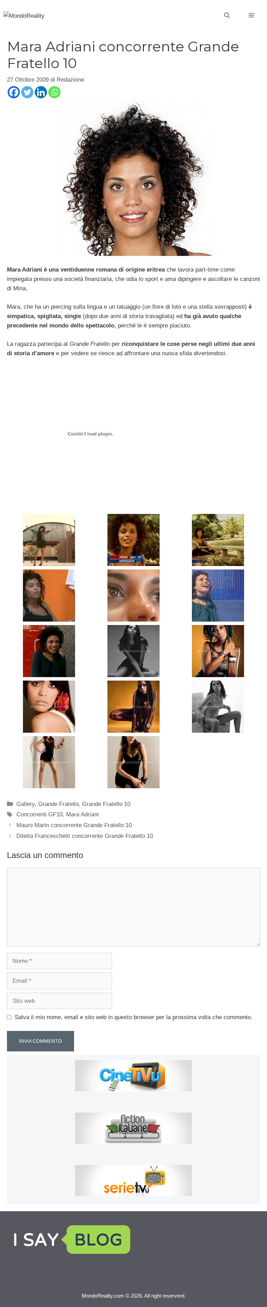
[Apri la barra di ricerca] (227, 15)
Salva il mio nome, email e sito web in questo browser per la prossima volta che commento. (133, 1017)
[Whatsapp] (54, 92)
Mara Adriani (82, 814)
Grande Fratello (58, 804)
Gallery (25, 804)
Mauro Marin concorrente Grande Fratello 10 (74, 825)
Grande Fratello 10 (106, 804)
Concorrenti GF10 (39, 814)
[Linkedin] (41, 92)
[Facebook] (14, 92)
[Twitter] (27, 92)
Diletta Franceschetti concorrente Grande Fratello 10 (84, 836)
